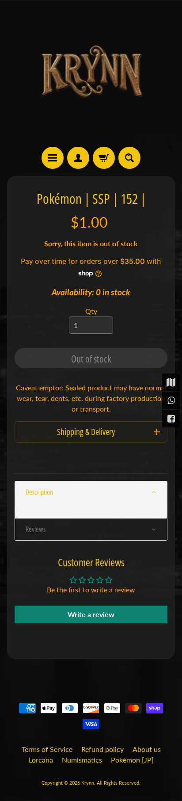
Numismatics (82, 759)
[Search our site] (129, 158)
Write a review (91, 614)
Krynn (87, 783)
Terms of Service (47, 749)
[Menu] (53, 158)
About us (147, 749)
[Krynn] (91, 73)
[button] (91, 492)
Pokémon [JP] (132, 759)
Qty (91, 311)
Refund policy (102, 749)
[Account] (78, 158)
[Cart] (104, 158)
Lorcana (41, 759)
